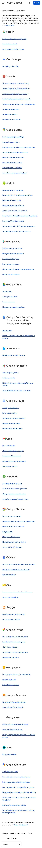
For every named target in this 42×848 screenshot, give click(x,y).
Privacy (23, 833)
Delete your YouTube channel (11, 119)
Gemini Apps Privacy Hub (10, 66)
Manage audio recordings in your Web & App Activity (19, 792)
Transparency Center (10, 838)
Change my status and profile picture (14, 494)
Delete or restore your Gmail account (14, 461)
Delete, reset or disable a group (12, 428)
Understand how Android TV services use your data (18, 226)
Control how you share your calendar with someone (18, 564)
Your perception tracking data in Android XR (16, 231)
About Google (14, 833)
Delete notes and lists (9, 680)
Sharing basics (7, 291)
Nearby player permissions (10, 264)
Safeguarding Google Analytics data (14, 702)
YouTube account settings (10, 109)
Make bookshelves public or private (13, 355)
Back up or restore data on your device (14, 211)
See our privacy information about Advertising (17, 592)
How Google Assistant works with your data (16, 782)
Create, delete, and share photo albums (15, 652)
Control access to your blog (11, 619)
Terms (30, 833)
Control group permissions (10, 408)
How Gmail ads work (8, 446)
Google (5, 833)
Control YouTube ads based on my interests (16, 99)
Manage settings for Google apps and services (17, 195)
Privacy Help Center (20, 825)
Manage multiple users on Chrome (13, 526)
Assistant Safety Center (10, 772)
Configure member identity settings (13, 418)
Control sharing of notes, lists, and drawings (16, 674)
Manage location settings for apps (13, 205)
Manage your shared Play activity (13, 254)
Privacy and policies (8, 302)
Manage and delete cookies (11, 537)
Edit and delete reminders (10, 685)
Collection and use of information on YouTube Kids (18, 104)
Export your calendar (9, 575)
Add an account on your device (12, 248)
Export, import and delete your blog (13, 614)
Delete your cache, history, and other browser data (18, 521)
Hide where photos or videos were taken (15, 637)
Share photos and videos (10, 647)
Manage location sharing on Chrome (14, 542)
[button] (3, 2)
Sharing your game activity (11, 274)
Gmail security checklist (9, 466)
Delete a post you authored (11, 423)
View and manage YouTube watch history (15, 83)
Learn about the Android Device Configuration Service (19, 216)
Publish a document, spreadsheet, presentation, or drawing (18, 337)
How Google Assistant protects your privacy (16, 777)
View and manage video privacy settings (15, 94)
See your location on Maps (10, 142)
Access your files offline (10, 297)
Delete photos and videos (10, 657)
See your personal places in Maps (13, 137)
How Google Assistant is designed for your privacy (18, 787)
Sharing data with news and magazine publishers (18, 269)
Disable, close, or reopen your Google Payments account (17, 384)
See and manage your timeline (12, 168)
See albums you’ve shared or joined (13, 642)
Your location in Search (9, 44)
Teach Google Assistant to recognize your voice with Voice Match (19, 799)
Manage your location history (11, 200)
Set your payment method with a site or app (16, 391)
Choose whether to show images (13, 451)
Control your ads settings (10, 597)
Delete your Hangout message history (14, 489)
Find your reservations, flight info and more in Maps (18, 147)
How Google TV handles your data (13, 221)
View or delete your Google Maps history (15, 152)
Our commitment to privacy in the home (15, 724)
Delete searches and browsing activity (14, 39)
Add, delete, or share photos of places (14, 173)
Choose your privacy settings (11, 516)
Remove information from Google (13, 49)
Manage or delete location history (13, 157)
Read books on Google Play (11, 259)
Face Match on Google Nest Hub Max (14, 805)
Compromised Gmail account (11, 456)
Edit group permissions (9, 413)
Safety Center (9, 25)
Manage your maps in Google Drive (13, 307)
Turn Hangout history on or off (12, 483)
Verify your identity (8, 378)
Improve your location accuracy (12, 162)
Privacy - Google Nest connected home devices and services (18, 736)
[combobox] (12, 844)
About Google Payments (10, 373)
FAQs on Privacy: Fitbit (9, 754)
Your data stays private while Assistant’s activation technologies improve (18, 811)
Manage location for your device (12, 190)
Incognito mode (7, 532)
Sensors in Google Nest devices (12, 729)
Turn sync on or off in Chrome (12, 547)
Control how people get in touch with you (15, 499)
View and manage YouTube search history (16, 89)
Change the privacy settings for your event (16, 569)
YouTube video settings (10, 114)
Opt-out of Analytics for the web (12, 707)
